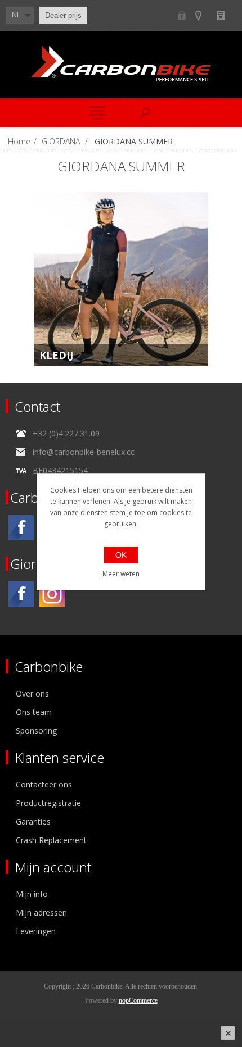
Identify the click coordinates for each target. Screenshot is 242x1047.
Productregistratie (48, 803)
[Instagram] (52, 594)
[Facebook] (21, 527)
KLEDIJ (56, 355)
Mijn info (32, 894)
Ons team (34, 712)
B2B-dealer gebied (181, 15)
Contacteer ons (44, 784)
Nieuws (225, 15)
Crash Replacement (51, 840)
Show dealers (203, 15)
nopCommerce (138, 1000)
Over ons (32, 693)
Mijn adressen (41, 912)
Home (19, 141)
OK (121, 554)
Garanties (33, 821)
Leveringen (36, 931)
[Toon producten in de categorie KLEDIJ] (121, 279)
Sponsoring (36, 730)
